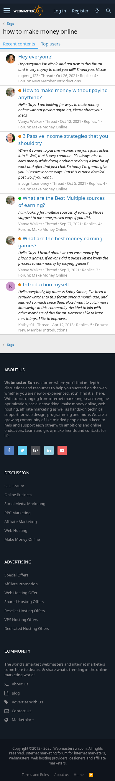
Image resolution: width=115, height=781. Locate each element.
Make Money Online (49, 127)
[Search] (108, 10)
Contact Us (21, 710)
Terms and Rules (35, 774)
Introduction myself (46, 284)
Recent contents (19, 44)
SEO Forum (14, 485)
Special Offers (16, 575)
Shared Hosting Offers (24, 601)
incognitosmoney (33, 183)
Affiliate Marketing (20, 521)
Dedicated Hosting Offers (26, 628)
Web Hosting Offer (20, 592)
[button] (6, 11)
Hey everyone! (35, 56)
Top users (50, 44)
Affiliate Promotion (21, 583)
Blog (16, 693)
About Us (20, 684)
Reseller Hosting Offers (24, 610)
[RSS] (91, 775)
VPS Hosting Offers (21, 619)
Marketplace (23, 719)
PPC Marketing (17, 512)
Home (79, 774)
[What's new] (97, 10)
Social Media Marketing (24, 503)
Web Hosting (15, 530)
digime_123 (28, 75)
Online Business (18, 494)
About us (61, 774)
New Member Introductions (56, 81)
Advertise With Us (27, 702)
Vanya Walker (30, 121)
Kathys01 (26, 324)
